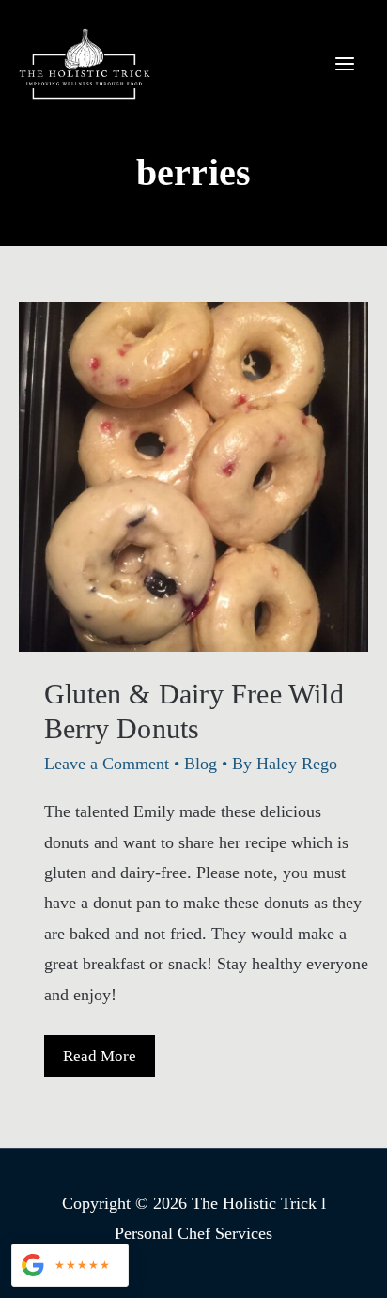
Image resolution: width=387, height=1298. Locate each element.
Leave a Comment (106, 763)
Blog (200, 763)
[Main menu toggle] (344, 63)
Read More (99, 1062)
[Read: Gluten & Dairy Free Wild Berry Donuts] (193, 475)
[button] (70, 1265)
